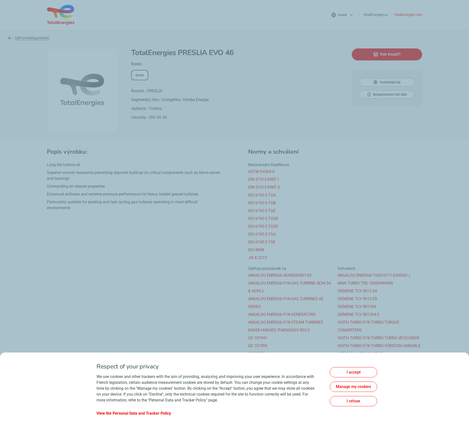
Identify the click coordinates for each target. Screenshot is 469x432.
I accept (354, 372)
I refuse (353, 401)
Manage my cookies (353, 386)
